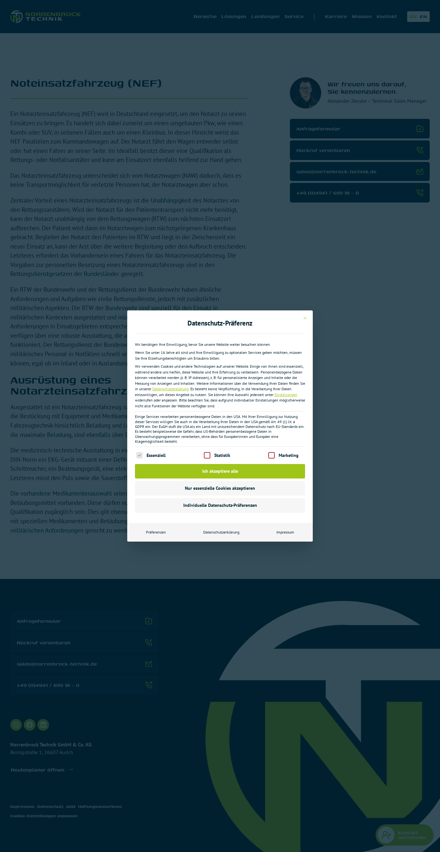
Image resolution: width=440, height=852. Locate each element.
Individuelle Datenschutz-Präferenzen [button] (220, 505)
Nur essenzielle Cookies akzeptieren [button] (220, 488)
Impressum (285, 532)
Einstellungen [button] (285, 394)
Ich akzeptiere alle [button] (220, 471)
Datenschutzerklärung (170, 388)
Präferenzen (156, 532)
